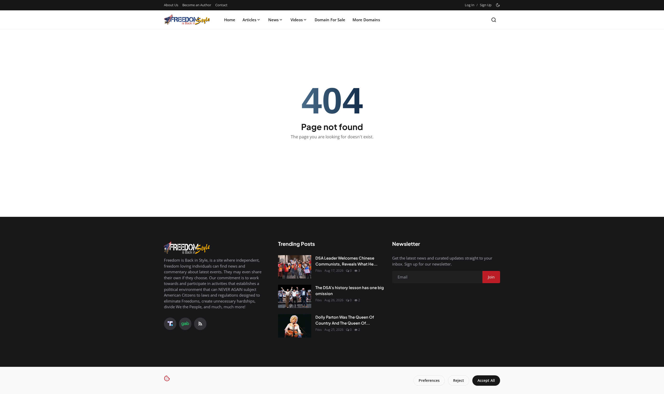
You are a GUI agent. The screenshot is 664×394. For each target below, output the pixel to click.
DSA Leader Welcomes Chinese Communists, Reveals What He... (346, 260)
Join (491, 277)
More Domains (366, 19)
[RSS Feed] (200, 324)
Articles (249, 19)
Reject (458, 380)
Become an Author (196, 5)
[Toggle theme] (498, 5)
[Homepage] (187, 19)
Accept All (486, 380)
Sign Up (486, 5)
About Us (171, 5)
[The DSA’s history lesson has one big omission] (294, 296)
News (273, 19)
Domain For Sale (330, 19)
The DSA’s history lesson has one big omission (349, 290)
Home (229, 19)
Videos (296, 19)
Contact (221, 5)
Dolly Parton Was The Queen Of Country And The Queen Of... (344, 319)
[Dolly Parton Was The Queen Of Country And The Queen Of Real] (294, 326)
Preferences (429, 380)
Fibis (318, 270)
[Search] (493, 20)
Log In (469, 5)
